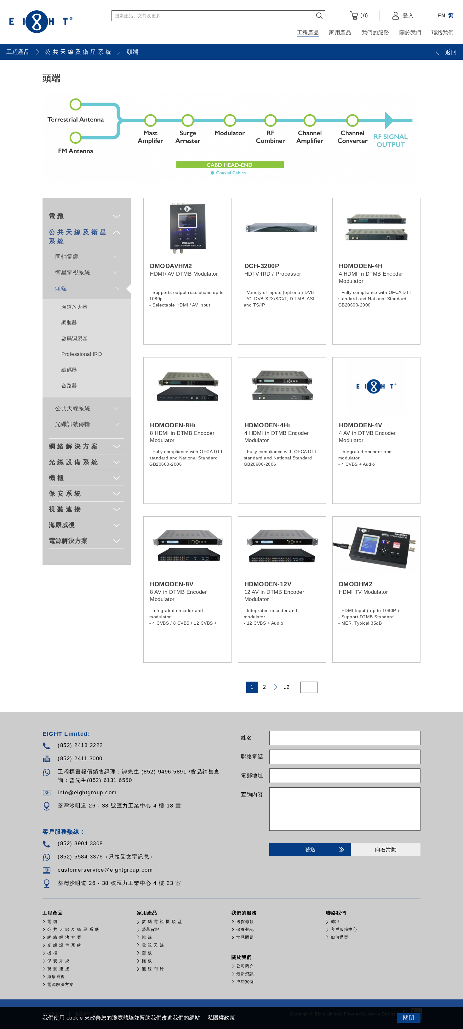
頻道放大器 (74, 307)
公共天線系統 (72, 408)
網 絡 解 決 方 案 (73, 446)
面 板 (147, 953)
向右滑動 (386, 849)
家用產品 (340, 33)
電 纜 (56, 216)
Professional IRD (81, 354)
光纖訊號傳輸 (72, 424)
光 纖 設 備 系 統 (73, 461)
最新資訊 (245, 973)
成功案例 (245, 981)
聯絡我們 (443, 33)
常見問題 (245, 937)
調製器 (69, 322)
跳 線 (147, 937)
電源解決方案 (68, 540)
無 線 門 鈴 (153, 968)
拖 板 (147, 961)
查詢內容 (252, 794)
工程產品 (308, 33)
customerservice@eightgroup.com (105, 870)
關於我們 (410, 33)
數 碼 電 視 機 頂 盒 (162, 921)
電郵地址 (252, 776)
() (363, 15)
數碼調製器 (74, 338)
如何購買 (339, 937)
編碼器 (69, 370)
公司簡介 (245, 966)
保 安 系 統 (65, 493)
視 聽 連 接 (65, 509)
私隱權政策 (221, 1018)
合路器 (69, 385)
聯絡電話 (252, 757)
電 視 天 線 (153, 945)
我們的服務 (375, 33)
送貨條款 (245, 921)
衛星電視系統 (72, 272)
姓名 (246, 738)
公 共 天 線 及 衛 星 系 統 (78, 52)
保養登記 (245, 929)
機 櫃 (56, 477)
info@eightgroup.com (87, 793)
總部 (335, 921)
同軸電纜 (66, 257)
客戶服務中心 (344, 929)
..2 (287, 687)
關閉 (408, 1018)
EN (441, 16)
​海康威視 (62, 524)
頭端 (133, 52)
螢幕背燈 (150, 929)
